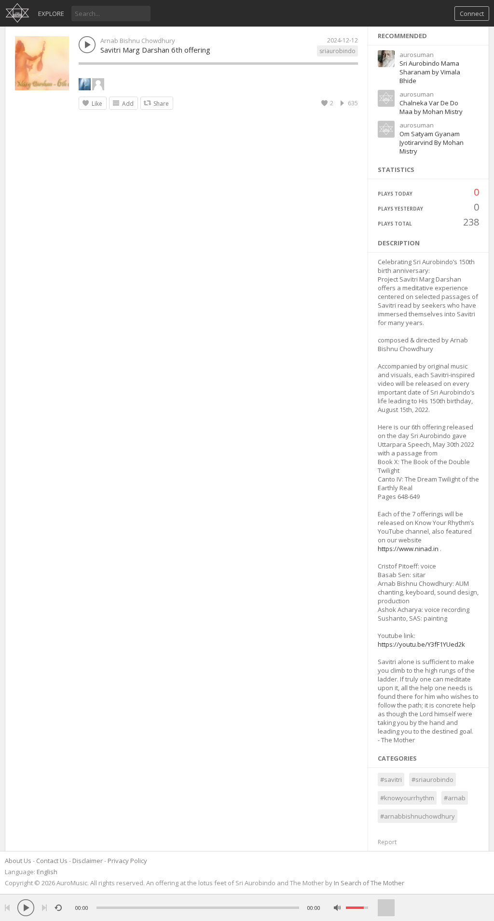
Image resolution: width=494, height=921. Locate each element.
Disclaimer (87, 860)
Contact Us (52, 860)
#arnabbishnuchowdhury (417, 816)
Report (387, 842)
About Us (18, 860)
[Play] (25, 907)
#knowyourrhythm (407, 797)
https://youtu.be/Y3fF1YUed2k (421, 644)
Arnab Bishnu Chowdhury (137, 40)
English (47, 871)
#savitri (391, 779)
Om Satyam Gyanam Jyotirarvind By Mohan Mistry (431, 142)
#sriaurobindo (432, 779)
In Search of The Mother (369, 882)
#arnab (455, 797)
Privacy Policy (127, 860)
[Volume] (357, 908)
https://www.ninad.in (408, 548)
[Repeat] (58, 907)
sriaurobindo (337, 51)
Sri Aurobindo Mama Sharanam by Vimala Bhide (429, 72)
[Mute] (337, 907)
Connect (472, 13)
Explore (51, 13)
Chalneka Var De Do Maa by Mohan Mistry (431, 107)
